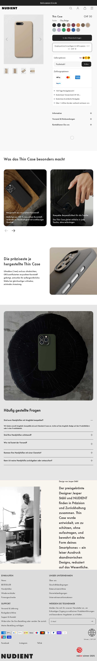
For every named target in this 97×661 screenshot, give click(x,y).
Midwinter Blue (59, 25)
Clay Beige (88, 25)
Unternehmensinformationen (60, 597)
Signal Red (68, 30)
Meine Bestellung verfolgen (12, 625)
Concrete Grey (54, 30)
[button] (71, 8)
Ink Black (54, 25)
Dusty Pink (68, 25)
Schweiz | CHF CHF (90, 639)
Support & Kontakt (8, 617)
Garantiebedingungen (58, 593)
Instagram (23, 643)
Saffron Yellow (78, 25)
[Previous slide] (6, 230)
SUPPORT (6, 603)
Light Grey (78, 30)
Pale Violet (59, 30)
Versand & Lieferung (9, 608)
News (3, 580)
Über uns (53, 580)
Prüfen (86, 64)
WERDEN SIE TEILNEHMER (62, 603)
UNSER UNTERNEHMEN (61, 575)
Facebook (5, 643)
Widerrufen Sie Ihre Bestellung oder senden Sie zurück (23, 621)
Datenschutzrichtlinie (57, 589)
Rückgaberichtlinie (8, 612)
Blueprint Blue (73, 30)
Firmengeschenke (8, 597)
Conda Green (64, 30)
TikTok (39, 643)
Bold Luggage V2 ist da (48, 3)
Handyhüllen (6, 589)
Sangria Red (73, 25)
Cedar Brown (83, 25)
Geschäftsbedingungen (58, 584)
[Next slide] (13, 230)
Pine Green (64, 25)
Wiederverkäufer (8, 593)
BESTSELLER (6, 584)
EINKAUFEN (7, 575)
